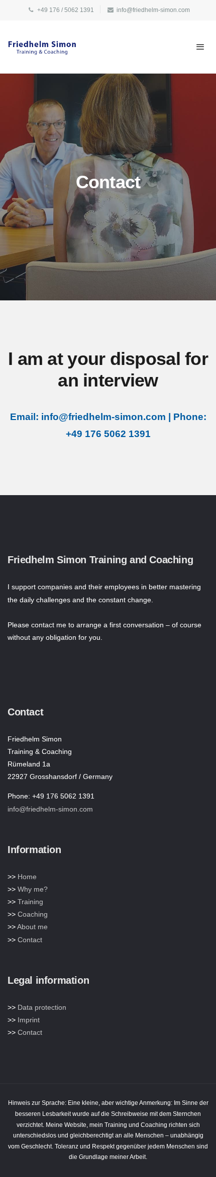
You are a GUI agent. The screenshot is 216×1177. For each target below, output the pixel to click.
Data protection (42, 1007)
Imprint (29, 1020)
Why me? (33, 889)
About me (32, 927)
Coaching (33, 914)
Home (27, 877)
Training (30, 902)
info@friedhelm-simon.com (50, 809)
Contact (30, 940)
